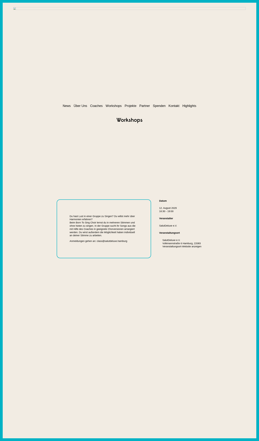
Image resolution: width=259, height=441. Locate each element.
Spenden (159, 106)
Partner (144, 106)
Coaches (96, 106)
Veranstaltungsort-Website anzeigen (181, 246)
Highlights (189, 106)
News (67, 106)
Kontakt (173, 106)
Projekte (130, 106)
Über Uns (80, 106)
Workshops (114, 106)
